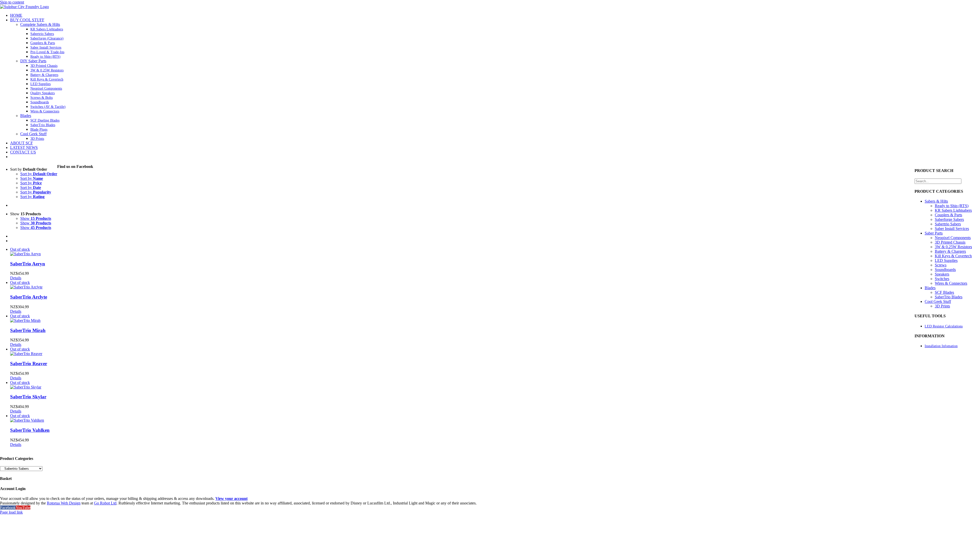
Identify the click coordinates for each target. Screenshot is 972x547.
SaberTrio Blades (948, 297)
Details (15, 278)
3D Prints (942, 306)
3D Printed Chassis (950, 242)
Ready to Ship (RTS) (951, 206)
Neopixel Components (953, 238)
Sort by (38, 174)
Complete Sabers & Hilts (40, 24)
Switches (942, 279)
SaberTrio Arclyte (28, 297)
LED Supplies (946, 260)
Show (35, 218)
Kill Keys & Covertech (953, 256)
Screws (940, 265)
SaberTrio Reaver (28, 363)
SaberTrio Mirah (28, 330)
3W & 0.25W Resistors (953, 247)
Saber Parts (934, 233)
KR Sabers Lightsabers (953, 210)
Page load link (11, 512)
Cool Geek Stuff (33, 134)
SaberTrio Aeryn (27, 263)
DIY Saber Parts (33, 61)
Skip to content (12, 2)
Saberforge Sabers (949, 219)
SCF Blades (944, 292)
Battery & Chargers (950, 251)
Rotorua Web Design (63, 503)
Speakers (942, 274)
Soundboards (945, 269)
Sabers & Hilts (936, 201)
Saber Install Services (952, 228)
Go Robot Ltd (105, 503)
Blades (25, 115)
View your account (231, 498)
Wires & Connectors (951, 283)
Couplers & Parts (948, 215)
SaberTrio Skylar (28, 396)
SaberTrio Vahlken (30, 430)
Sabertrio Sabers (948, 224)
